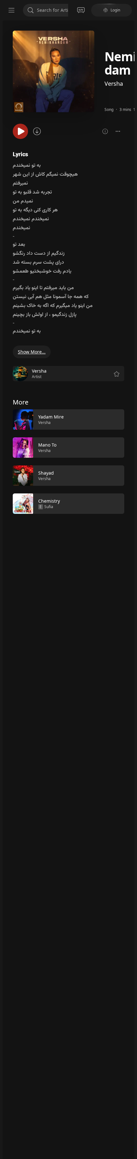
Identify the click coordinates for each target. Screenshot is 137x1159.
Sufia (48, 506)
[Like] (115, 420)
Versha (114, 83)
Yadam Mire (51, 417)
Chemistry (49, 501)
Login (115, 10)
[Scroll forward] (130, 461)
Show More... (32, 352)
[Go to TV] (81, 10)
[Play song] (20, 131)
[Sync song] (37, 131)
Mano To (47, 445)
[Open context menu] (118, 131)
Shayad (46, 473)
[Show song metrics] (105, 131)
